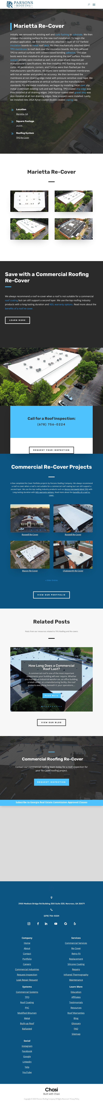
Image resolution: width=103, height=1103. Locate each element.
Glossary (76, 1023)
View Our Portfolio (51, 595)
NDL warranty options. (61, 304)
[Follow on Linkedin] (46, 923)
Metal (27, 1018)
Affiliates (76, 997)
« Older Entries (51, 580)
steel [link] (82, 85)
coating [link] (69, 486)
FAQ (76, 1028)
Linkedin (27, 1061)
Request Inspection (51, 782)
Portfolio (27, 958)
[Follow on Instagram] (29, 923)
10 (61, 706)
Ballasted (27, 1028)
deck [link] (46, 45)
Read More (51, 696)
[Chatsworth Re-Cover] (73, 555)
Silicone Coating (76, 964)
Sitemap (76, 1033)
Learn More (17, 320)
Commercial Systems (27, 991)
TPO (27, 997)
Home (27, 943)
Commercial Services (76, 943)
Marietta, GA (22, 114)
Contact (27, 953)
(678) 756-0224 (51, 916)
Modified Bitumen (27, 1012)
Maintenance (76, 979)
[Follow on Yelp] (74, 923)
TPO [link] (12, 49)
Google (27, 1056)
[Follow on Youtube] (56, 923)
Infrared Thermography (76, 974)
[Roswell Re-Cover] (30, 518)
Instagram (27, 1046)
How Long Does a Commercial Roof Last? (51, 667)
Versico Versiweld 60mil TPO (76, 489)
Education (76, 991)
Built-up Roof (27, 1023)
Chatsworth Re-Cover (73, 570)
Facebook (27, 1051)
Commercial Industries (27, 969)
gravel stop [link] (80, 92)
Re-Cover (76, 948)
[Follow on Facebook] (38, 923)
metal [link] (35, 45)
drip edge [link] (81, 88)
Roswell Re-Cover (30, 534)
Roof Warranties (76, 1012)
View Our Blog (51, 722)
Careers (27, 964)
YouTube (27, 1072)
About (27, 948)
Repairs (76, 969)
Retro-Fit (76, 953)
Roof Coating (27, 1002)
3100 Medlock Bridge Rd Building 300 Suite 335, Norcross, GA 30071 (51, 903)
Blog (76, 1018)
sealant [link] (14, 59)
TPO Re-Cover (22, 137)
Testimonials (76, 1002)
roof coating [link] (11, 300)
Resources (76, 1007)
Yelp (27, 1067)
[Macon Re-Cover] (30, 555)
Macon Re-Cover (30, 570)
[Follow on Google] (66, 923)
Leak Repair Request (27, 979)
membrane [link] (21, 49)
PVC (27, 1007)
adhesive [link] (70, 52)
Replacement (76, 958)
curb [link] (57, 34)
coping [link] (69, 99)
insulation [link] (15, 45)
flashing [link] (65, 34)
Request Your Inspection (51, 450)
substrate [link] (77, 34)
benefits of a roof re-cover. (19, 308)
